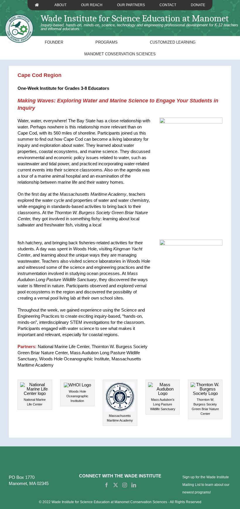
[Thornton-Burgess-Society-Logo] (205, 384)
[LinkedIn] (133, 485)
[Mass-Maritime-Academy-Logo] (120, 384)
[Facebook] (106, 485)
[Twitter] (115, 485)
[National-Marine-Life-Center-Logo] (34, 384)
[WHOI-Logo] (77, 384)
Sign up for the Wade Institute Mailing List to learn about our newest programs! (205, 484)
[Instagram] (124, 485)
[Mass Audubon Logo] (162, 384)
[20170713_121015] (191, 241)
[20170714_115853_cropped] (191, 119)
